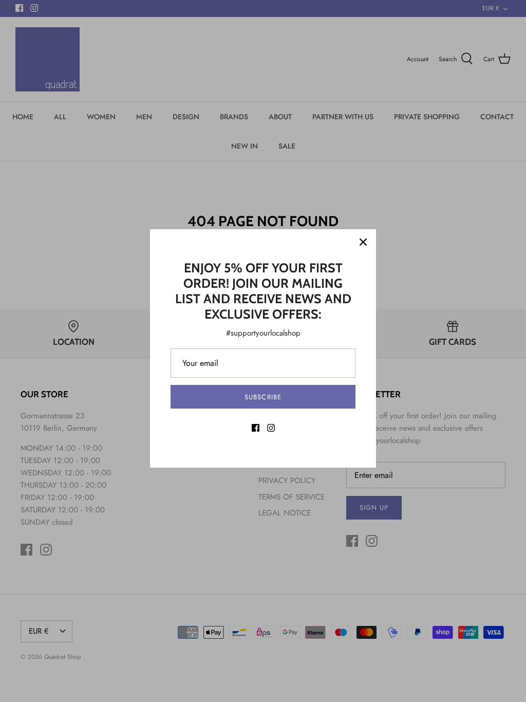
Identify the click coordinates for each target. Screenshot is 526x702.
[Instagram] (271, 428)
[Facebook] (255, 428)
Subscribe (263, 397)
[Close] (363, 242)
